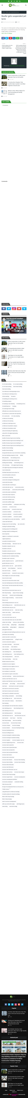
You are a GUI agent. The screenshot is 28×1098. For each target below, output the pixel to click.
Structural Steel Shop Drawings (8, 774)
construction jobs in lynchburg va (9, 484)
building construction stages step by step (10, 460)
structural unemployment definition (9, 779)
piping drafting (5, 627)
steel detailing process (7, 708)
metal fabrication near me (19, 605)
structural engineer (6, 740)
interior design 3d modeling (8, 597)
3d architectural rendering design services (11, 391)
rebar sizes (15, 659)
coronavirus (4, 506)
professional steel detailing (8, 634)
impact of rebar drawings (18, 592)
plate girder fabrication (7, 629)
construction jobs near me (7, 487)
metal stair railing (18, 610)
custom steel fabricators (7, 521)
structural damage (16, 725)
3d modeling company (6, 401)
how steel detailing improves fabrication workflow (12, 583)
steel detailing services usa (8, 710)
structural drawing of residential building (10, 737)
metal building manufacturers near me (10, 602)
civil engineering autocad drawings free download (12, 467)
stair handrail (5, 683)
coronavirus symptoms (7, 516)
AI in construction (5, 416)
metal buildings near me (7, 605)
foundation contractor (6, 548)
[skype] (19, 1)
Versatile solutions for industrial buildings (11, 794)
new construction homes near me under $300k (11, 619)
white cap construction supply (8, 803)
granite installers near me (7, 565)
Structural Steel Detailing (19, 759)
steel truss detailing (17, 720)
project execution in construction (9, 637)
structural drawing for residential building (11, 735)
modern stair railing (6, 612)
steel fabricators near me (20, 715)
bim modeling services (15, 457)
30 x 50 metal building (6, 386)
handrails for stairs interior (17, 573)
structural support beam (7, 776)
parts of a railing (5, 624)
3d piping (14, 406)
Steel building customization (8, 695)
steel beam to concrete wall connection (10, 688)
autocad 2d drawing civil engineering (9, 430)
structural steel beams (7, 754)
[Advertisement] (14, 242)
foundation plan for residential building (10, 556)
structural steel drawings (19, 762)
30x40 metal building (17, 386)
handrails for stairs (6, 573)
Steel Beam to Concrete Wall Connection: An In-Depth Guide (16, 356)
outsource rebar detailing (18, 622)
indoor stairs (5, 595)
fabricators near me (17, 543)
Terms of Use (12, 1090)
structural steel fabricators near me (9, 769)
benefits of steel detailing (7, 450)
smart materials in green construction (10, 673)
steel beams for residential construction (10, 693)
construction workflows (7, 504)
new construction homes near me (9, 617)
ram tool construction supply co (8, 641)
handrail (14, 570)
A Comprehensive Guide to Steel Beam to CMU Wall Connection (16, 349)
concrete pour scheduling (7, 477)
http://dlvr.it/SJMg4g (6, 33)
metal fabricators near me (7, 610)
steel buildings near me (7, 698)
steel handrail (5, 718)
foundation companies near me (8, 546)
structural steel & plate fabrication (9, 747)
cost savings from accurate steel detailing (10, 519)
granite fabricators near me (8, 563)
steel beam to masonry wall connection (10, 691)
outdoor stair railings (6, 622)
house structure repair (7, 578)
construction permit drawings (18, 489)
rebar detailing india (17, 651)
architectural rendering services (9, 423)
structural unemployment (19, 776)
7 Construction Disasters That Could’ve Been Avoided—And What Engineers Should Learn (16, 84)
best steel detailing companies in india (10, 455)
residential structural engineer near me (10, 666)
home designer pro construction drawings (10, 575)
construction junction (19, 487)
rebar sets (17, 656)
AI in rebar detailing (15, 416)
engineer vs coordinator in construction (10, 536)
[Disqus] (14, 161)
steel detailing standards (7, 713)
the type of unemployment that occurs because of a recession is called (13, 787)
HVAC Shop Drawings (6, 592)
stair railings (12, 683)
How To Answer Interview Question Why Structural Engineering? (12, 585)
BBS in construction (6, 435)
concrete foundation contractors (9, 474)
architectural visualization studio (9, 428)
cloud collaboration (6, 470)
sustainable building (19, 781)
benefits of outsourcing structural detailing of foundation (11, 443)
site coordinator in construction (8, 671)
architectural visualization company (9, 425)
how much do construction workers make (10, 580)
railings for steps (18, 639)
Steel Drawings (18, 713)
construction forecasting (7, 482)
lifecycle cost (5, 600)
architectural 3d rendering (7, 420)
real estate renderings (7, 644)
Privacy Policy (20, 1090)
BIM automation (5, 457)
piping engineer (13, 627)
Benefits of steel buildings (7, 447)
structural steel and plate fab (8, 749)
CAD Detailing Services (18, 462)
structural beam (5, 722)
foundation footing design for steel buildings (11, 553)
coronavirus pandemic (17, 514)
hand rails (19, 568)
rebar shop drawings (6, 659)
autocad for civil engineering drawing (10, 433)
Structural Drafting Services (8, 732)
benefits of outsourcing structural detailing (11, 438)
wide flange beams (20, 803)
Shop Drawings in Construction (8, 668)
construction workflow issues (8, 499)
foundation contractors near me (8, 551)
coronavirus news (17, 511)
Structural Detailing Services (8, 730)
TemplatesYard (14, 1094)
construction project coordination (9, 492)
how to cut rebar (5, 587)
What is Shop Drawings (7, 799)
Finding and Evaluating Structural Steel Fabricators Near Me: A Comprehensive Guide (16, 1022)
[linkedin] (22, 1004)
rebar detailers (14, 646)
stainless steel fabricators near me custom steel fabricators (12, 681)
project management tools (7, 639)
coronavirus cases (6, 509)
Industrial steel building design (16, 595)
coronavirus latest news (17, 509)
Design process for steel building (9, 524)
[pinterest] (17, 1)
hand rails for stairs (6, 570)
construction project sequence (8, 494)
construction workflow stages (8, 501)
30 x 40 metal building (17, 384)
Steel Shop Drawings (6, 720)
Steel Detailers (19, 700)
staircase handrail (21, 683)
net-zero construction (6, 614)
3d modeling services (21, 403)
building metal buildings (7, 462)
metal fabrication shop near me (8, 607)
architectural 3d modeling (7, 418)
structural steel (20, 742)
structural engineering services (8, 742)
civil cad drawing (5, 465)
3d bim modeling (5, 396)
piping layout (21, 627)
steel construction (18, 698)
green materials (18, 565)
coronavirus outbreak (6, 514)
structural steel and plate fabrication (10, 752)
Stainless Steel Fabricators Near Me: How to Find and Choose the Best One (17, 372)
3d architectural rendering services (9, 393)
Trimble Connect (5, 789)
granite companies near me (8, 560)
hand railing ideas (11, 568)
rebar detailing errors (6, 651)
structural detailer (6, 727)
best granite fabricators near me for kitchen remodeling (13, 452)
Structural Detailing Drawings (18, 727)
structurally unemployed (7, 781)
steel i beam (12, 718)
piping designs (21, 624)
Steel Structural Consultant (9, 22)
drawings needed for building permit (9, 531)
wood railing (4, 806)
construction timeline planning (8, 497)
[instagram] (14, 1)
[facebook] (9, 1)
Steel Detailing (5, 703)
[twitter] (11, 1)
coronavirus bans (12, 506)
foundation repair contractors (8, 558)
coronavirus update (18, 516)
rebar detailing (5, 649)
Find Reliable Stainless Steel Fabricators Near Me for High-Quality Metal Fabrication (17, 1030)
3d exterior (13, 396)
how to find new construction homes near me (11, 590)
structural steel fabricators (8, 767)
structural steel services (7, 772)
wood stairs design (13, 806)
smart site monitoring (6, 676)
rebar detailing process (7, 654)
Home (4, 12)
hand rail (4, 568)
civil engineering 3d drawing (17, 465)
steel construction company (8, 700)
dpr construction (21, 524)
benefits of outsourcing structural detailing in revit (12, 440)
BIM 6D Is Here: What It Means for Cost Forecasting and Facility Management (16, 92)
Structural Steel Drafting (7, 762)
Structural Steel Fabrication (8, 764)
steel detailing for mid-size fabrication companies (12, 705)
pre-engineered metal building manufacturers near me (13, 632)
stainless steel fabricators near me (9, 678)
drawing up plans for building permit (9, 529)
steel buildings (19, 695)
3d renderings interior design (8, 408)
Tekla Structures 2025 (6, 784)
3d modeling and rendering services (9, 398)
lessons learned (19, 597)
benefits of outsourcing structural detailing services (13, 445)
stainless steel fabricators (18, 676)
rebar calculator (5, 646)
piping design (14, 624)
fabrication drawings (6, 543)
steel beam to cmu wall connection (16, 686)
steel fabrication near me (7, 715)
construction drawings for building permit (10, 479)
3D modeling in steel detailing (8, 403)
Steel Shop (19, 718)
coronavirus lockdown (6, 511)
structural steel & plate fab (8, 745)
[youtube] (19, 308)
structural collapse (6, 725)
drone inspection (5, 533)
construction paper (6, 489)
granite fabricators (19, 560)
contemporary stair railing (19, 504)
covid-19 (23, 519)
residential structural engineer (8, 664)
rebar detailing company (15, 649)
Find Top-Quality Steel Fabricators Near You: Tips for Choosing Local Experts (16, 364)
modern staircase (16, 612)
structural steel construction (8, 757)
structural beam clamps (16, 722)
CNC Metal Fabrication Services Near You (10, 472)
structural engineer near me (18, 740)
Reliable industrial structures (8, 661)
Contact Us (14, 1091)
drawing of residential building (8, 526)
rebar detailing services (19, 654)
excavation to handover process (9, 541)
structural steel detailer (7, 759)
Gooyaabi (14, 1095)
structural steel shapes (19, 772)
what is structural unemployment (9, 801)
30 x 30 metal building (6, 384)
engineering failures (6, 538)
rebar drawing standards (7, 656)
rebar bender (16, 644)
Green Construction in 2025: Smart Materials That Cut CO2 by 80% (16, 76)
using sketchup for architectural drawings (10, 791)
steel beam (4, 686)
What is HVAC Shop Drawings (8, 796)
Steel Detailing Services (19, 708)
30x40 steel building (6, 389)
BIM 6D (21, 455)
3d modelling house (6, 406)
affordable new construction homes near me (11, 411)
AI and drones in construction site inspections (11, 413)
